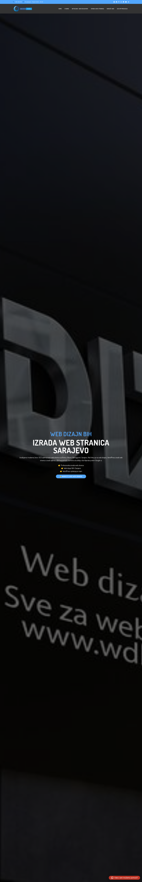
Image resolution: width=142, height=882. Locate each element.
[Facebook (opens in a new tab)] (116, 2)
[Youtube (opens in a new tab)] (126, 2)
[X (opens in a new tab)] (114, 2)
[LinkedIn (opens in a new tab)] (123, 2)
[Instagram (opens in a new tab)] (121, 2)
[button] (124, 878)
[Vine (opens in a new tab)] (128, 2)
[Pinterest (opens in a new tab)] (119, 2)
